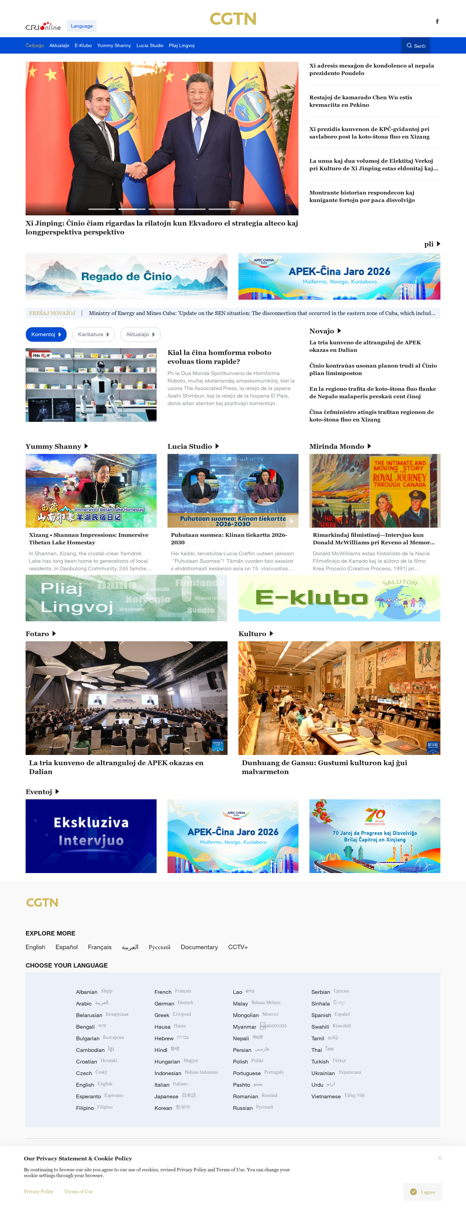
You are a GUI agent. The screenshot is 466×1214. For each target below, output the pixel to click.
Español (67, 947)
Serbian (330, 991)
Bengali (91, 1026)
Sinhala (328, 1003)
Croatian (96, 1061)
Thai (322, 1049)
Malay (256, 1003)
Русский (160, 947)
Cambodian (95, 1049)
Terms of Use (78, 1191)
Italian (171, 1084)
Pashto (248, 1084)
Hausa (170, 1026)
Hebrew (172, 1038)
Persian (251, 1049)
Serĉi (419, 46)
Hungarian (176, 1061)
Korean (172, 1107)
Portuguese (258, 1073)
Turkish (328, 1061)
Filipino (94, 1107)
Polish (248, 1061)
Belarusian (102, 1015)
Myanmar (260, 1026)
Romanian (255, 1096)
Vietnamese (338, 1096)
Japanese (175, 1096)
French (173, 991)
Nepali (248, 1038)
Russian (253, 1107)
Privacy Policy (39, 1191)
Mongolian (255, 1015)
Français (100, 947)
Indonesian (186, 1073)
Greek (173, 1015)
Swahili (331, 1026)
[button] (102, 209)
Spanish (330, 1015)
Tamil (324, 1038)
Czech (91, 1073)
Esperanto (99, 1096)
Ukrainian (336, 1073)
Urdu (323, 1084)
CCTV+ (238, 947)
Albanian (94, 991)
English (35, 947)
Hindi (167, 1049)
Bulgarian (100, 1038)
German (174, 1003)
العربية (130, 947)
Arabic (92, 1003)
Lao (243, 991)
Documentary (199, 947)
